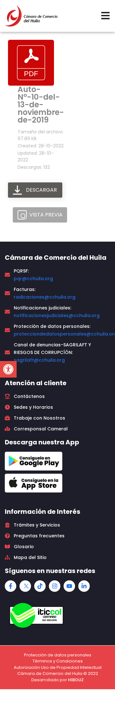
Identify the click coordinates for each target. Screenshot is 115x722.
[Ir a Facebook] (10, 586)
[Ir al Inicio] (31, 16)
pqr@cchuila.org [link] (33, 278)
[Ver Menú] (105, 15)
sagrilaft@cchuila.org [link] (39, 360)
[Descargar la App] (33, 461)
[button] (8, 369)
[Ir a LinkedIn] (84, 586)
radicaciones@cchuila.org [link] (44, 297)
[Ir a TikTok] (40, 586)
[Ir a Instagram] (54, 586)
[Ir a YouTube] (69, 586)
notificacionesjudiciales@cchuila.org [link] (57, 315)
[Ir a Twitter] (25, 586)
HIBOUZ (76, 680)
